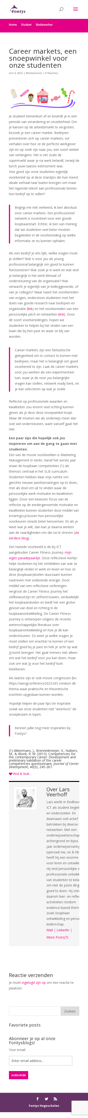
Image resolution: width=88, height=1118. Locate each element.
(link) (61, 314)
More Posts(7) (57, 937)
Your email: (17, 1050)
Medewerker (44, 25)
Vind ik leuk (21, 773)
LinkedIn (63, 930)
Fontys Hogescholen (44, 1106)
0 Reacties (51, 73)
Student (26, 25)
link (30, 308)
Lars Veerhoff (58, 792)
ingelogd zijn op (34, 982)
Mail (49, 930)
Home (13, 25)
